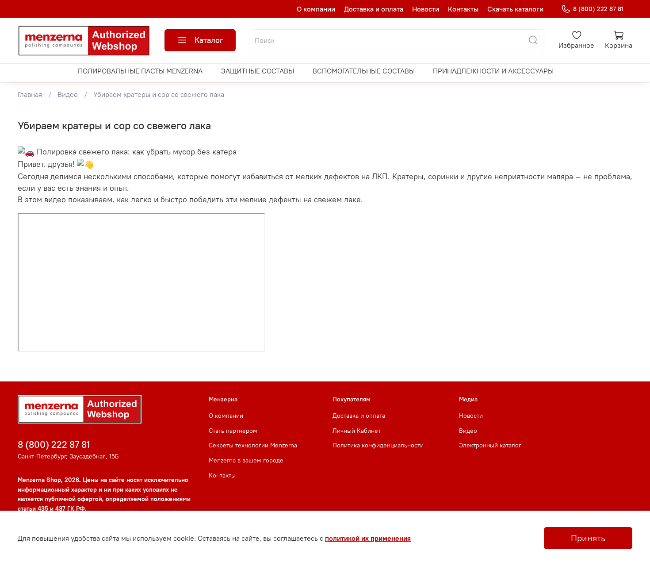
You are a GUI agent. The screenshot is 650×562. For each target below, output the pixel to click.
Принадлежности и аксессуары (493, 70)
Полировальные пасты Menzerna (140, 70)
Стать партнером (233, 431)
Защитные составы (257, 70)
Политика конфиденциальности (378, 445)
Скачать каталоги (515, 8)
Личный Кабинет (357, 431)
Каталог (209, 40)
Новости (425, 8)
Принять (588, 537)
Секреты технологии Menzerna (253, 445)
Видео (67, 94)
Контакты (463, 8)
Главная (30, 94)
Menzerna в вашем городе (246, 460)
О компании (316, 8)
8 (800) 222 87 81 (598, 9)
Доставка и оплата (373, 8)
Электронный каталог (490, 445)
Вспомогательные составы (364, 70)
